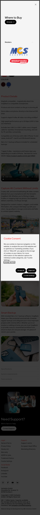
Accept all (20, 270)
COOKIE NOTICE (9, 262)
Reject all (31, 270)
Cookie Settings (29, 275)
